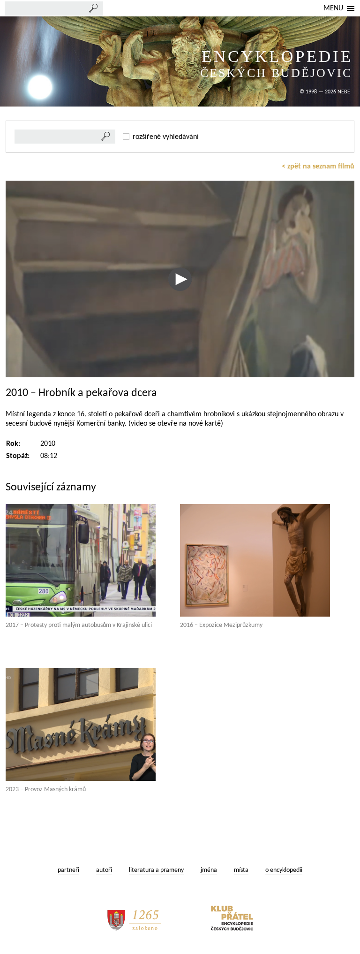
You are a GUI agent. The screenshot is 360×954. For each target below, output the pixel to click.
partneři (68, 870)
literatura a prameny (156, 870)
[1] (106, 137)
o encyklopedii (283, 870)
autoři (104, 870)
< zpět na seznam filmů (318, 166)
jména (209, 870)
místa (241, 870)
